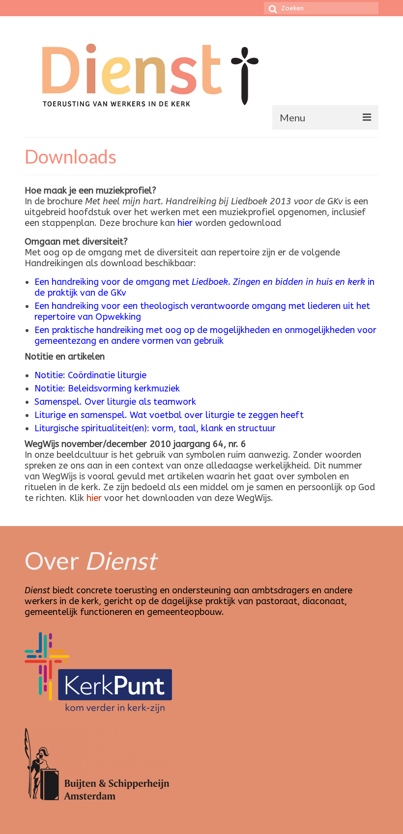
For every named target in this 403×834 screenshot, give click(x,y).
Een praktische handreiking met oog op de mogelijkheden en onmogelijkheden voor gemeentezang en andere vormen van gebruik (205, 335)
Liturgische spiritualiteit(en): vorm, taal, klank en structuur (155, 428)
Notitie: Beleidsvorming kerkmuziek (107, 388)
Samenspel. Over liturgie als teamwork (115, 401)
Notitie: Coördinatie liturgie (90, 375)
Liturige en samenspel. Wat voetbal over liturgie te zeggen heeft (169, 415)
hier (185, 223)
